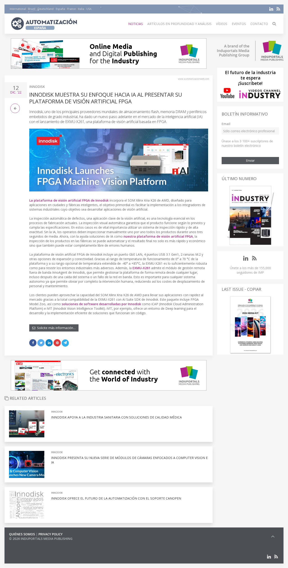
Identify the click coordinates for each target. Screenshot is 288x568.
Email (226, 124)
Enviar (250, 160)
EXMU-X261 (141, 268)
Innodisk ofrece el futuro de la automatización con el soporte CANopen (116, 498)
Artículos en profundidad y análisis (179, 24)
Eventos (239, 24)
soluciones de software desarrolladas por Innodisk (101, 304)
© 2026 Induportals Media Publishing (40, 538)
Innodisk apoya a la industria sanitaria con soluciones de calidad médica (116, 417)
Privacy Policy (50, 534)
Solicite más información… (55, 328)
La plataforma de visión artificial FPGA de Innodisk (69, 200)
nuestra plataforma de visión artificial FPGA (158, 236)
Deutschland (46, 9)
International (18, 9)
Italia (81, 9)
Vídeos (221, 24)
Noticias (135, 24)
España (60, 9)
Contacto (259, 24)
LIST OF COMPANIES (24, 543)
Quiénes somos (22, 534)
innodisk (37, 86)
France (71, 9)
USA (89, 9)
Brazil (31, 9)
